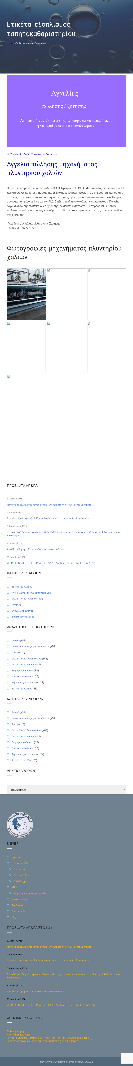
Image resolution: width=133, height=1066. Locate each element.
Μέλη (14, 887)
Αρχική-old (17, 857)
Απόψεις (16, 652)
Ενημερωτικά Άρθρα (22, 610)
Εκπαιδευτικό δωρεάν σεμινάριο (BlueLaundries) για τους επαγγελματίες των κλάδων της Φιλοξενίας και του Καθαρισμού (64, 533)
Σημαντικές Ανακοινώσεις (25, 682)
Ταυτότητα (19, 869)
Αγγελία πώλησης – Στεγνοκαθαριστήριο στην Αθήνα (35, 549)
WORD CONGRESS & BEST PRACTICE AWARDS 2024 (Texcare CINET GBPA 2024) (51, 563)
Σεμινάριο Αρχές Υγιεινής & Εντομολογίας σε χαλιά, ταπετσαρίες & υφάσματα (48, 518)
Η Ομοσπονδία (20, 863)
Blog (14, 917)
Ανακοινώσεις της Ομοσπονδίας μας (31, 592)
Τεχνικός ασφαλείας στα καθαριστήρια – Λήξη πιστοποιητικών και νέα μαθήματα (49, 504)
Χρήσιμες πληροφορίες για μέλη (30, 893)
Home (10, 43)
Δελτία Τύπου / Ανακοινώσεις (27, 598)
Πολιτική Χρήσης (16, 1031)
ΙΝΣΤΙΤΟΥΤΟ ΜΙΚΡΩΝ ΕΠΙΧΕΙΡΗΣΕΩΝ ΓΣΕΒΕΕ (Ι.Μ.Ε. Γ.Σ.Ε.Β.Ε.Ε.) (43, 1041)
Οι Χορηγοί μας (20, 899)
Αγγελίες (37, 154)
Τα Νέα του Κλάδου (22, 586)
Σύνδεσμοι (17, 905)
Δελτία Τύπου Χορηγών (24, 664)
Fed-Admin (51, 154)
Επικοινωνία (18, 911)
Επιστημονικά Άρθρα (23, 616)
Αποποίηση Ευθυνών (18, 1034)
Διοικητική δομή (22, 875)
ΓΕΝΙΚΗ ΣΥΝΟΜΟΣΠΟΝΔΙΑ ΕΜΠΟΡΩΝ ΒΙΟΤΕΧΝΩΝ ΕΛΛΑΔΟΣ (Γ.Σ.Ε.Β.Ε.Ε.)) (49, 1038)
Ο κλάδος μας (21, 881)
